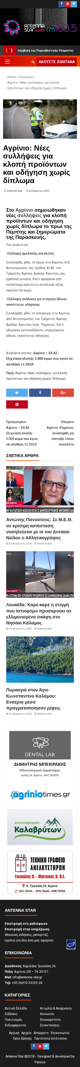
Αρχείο (26, 1033)
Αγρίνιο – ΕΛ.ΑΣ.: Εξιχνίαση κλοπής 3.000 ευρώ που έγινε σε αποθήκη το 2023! (22, 433)
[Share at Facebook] (40, 393)
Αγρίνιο (24, 210)
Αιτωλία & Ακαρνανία (56, 1008)
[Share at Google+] (63, 393)
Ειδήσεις (11, 1014)
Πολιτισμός (13, 1020)
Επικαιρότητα (50, 1020)
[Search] (33, 62)
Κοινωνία (47, 1014)
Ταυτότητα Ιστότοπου (50, 1038)
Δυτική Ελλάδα (16, 1008)
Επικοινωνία (60, 1033)
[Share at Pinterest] (17, 404)
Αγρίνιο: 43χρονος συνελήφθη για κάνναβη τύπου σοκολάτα (60, 433)
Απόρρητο (41, 1033)
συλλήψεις (29, 215)
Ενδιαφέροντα (15, 1025)
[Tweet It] (17, 393)
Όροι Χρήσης (22, 1038)
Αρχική (14, 1033)
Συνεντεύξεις (50, 1025)
